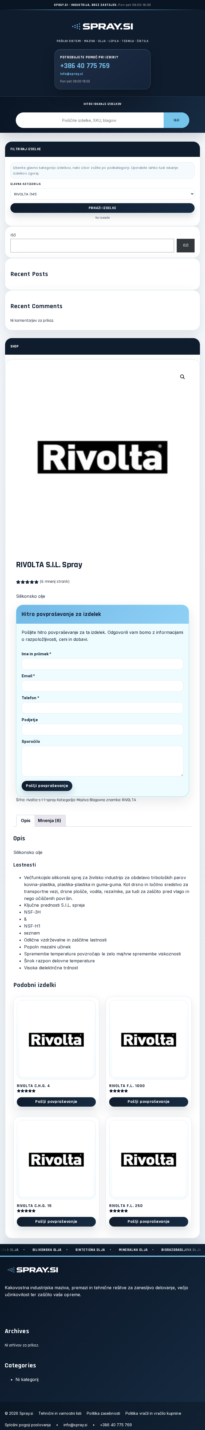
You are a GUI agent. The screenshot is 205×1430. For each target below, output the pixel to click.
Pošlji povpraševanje (47, 786)
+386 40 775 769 (85, 66)
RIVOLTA (129, 800)
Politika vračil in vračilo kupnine (153, 1413)
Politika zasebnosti (103, 1413)
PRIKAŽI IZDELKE (102, 208)
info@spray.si (71, 73)
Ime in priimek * (36, 654)
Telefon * (30, 697)
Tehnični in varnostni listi (59, 1413)
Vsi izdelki (102, 218)
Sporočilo (31, 741)
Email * (28, 676)
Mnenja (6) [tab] (49, 820)
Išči (176, 120)
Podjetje (30, 719)
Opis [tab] (25, 820)
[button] (182, 377)
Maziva (82, 800)
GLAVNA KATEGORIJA (25, 184)
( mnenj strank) (54, 581)
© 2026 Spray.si (19, 1413)
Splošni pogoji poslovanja (28, 1425)
